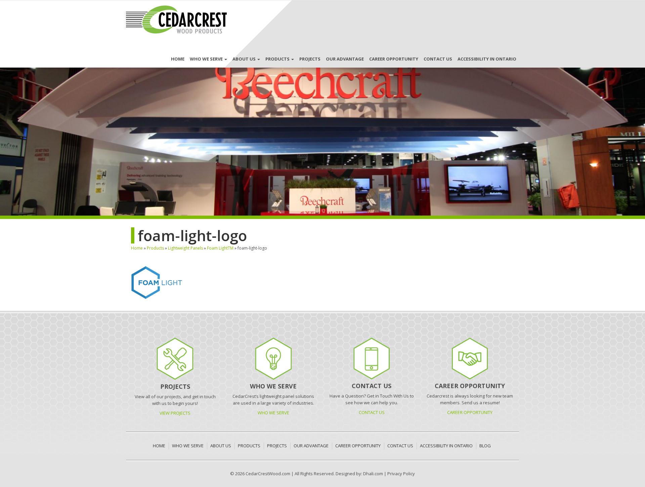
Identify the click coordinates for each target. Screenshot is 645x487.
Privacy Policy (401, 474)
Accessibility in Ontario (487, 59)
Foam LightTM (220, 248)
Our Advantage (345, 59)
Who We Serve (207, 59)
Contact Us (438, 59)
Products (278, 59)
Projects (309, 59)
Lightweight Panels (185, 248)
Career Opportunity (393, 59)
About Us (244, 59)
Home (177, 59)
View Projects (175, 413)
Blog (485, 446)
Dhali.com (373, 474)
